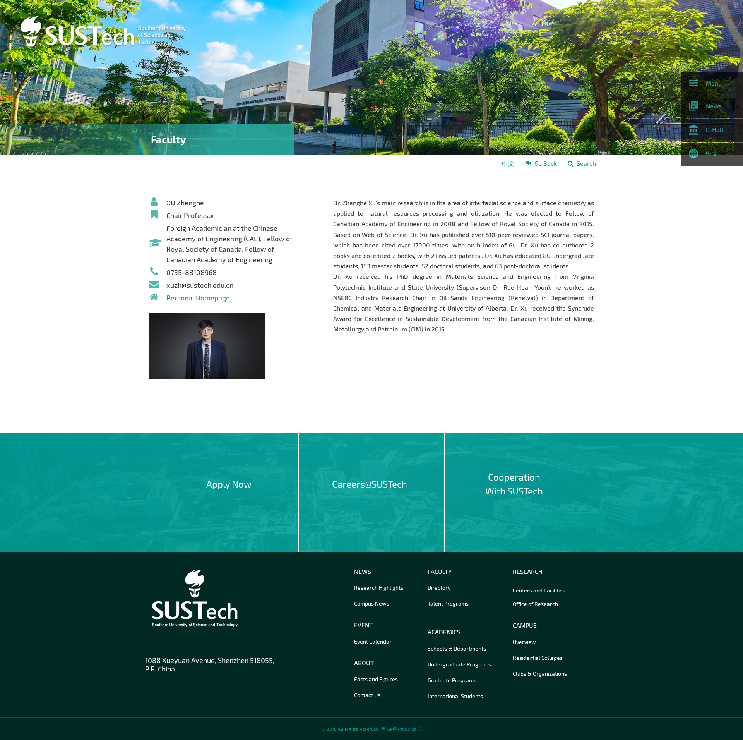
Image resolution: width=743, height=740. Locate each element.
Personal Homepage (198, 298)
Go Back (545, 163)
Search (586, 163)
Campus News (371, 603)
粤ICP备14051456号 (401, 728)
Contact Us (367, 695)
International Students (455, 696)
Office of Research (535, 604)
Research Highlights (378, 587)
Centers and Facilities (539, 590)
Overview (524, 642)
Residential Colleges (538, 657)
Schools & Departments (457, 648)
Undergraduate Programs (459, 664)
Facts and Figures (376, 679)
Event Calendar (373, 641)
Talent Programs (448, 603)
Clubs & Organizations (540, 673)
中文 (508, 163)
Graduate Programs (452, 680)
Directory (439, 587)
